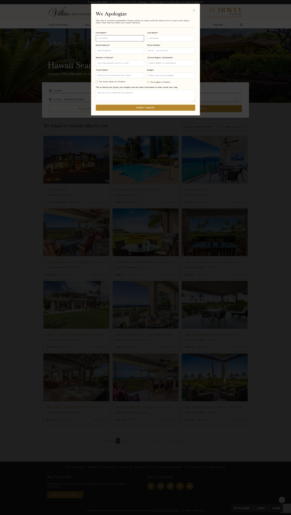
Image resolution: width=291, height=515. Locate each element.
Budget (150, 70)
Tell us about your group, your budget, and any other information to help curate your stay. (137, 87)
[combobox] (171, 63)
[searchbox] (171, 63)
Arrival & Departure (110, 75)
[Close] (194, 10)
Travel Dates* (102, 70)
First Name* (101, 33)
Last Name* (152, 33)
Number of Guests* (104, 57)
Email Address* (103, 45)
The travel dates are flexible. (112, 82)
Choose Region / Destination (160, 57)
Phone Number (153, 45)
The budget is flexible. (160, 82)
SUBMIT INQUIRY (145, 107)
